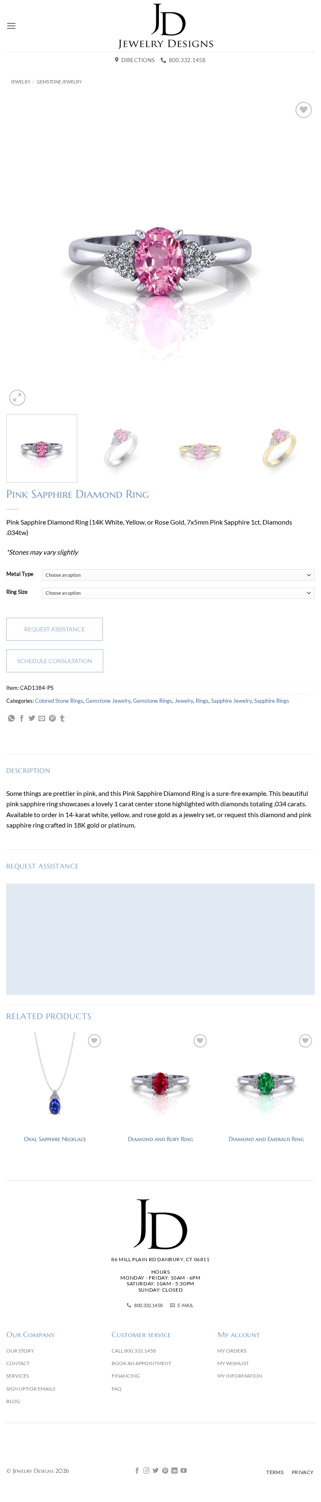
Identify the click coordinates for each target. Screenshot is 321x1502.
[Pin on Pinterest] (52, 718)
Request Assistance (54, 629)
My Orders (231, 1351)
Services (17, 1376)
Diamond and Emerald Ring (266, 1139)
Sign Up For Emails (30, 1389)
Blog (13, 1401)
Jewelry (20, 81)
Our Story (20, 1351)
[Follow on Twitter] (156, 1471)
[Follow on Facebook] (137, 1471)
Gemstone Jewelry (59, 81)
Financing (126, 1376)
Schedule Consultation (54, 660)
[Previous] (23, 254)
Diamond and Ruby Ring (160, 1139)
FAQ (117, 1389)
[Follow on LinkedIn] (174, 1471)
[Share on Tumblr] (62, 718)
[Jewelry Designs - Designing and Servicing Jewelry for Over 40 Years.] (165, 26)
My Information (239, 1376)
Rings (202, 700)
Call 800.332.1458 (134, 1351)
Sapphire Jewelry (231, 700)
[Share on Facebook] (21, 718)
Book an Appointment (141, 1363)
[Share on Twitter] (31, 718)
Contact (18, 1363)
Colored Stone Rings (59, 700)
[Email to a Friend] (41, 718)
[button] (11, 25)
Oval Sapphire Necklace (55, 1139)
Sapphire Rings (271, 700)
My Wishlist (233, 1363)
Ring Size (17, 592)
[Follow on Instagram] (146, 1471)
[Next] (298, 254)
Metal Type (19, 574)
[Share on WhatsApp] (11, 718)
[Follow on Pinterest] (165, 1471)
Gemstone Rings (152, 700)
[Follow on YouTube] (184, 1471)
